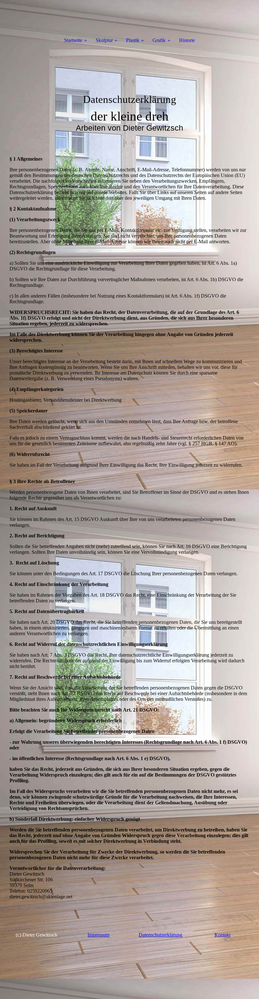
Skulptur (104, 40)
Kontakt (222, 934)
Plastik (132, 40)
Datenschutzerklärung (160, 934)
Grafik (159, 40)
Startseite (73, 40)
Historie (187, 40)
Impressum (98, 934)
